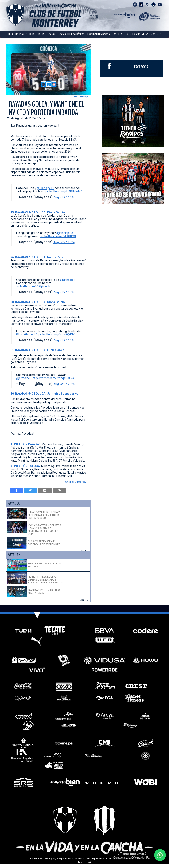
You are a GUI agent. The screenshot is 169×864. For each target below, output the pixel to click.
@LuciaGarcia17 (26, 334)
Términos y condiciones (73, 859)
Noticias (19, 34)
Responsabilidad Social (98, 34)
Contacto (156, 34)
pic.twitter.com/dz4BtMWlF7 (63, 191)
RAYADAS (61, 34)
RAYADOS (50, 34)
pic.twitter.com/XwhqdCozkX (55, 378)
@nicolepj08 (65, 233)
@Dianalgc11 (45, 188)
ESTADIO (136, 34)
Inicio (11, 34)
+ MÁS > (84, 600)
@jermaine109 (25, 378)
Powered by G (84, 862)
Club (28, 34)
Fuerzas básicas (75, 34)
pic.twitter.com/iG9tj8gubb (33, 286)
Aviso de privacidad (95, 859)
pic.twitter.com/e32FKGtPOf (58, 236)
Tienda (127, 34)
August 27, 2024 (64, 197)
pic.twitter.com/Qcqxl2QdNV (56, 334)
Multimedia (38, 34)
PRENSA (146, 34)
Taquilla (117, 34)
